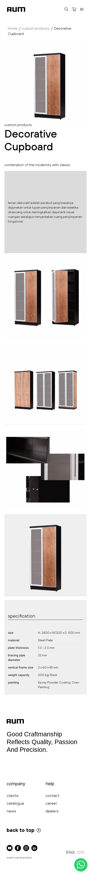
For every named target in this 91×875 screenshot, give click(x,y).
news (11, 811)
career (51, 803)
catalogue (15, 803)
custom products (35, 28)
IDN (80, 852)
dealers (52, 811)
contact (52, 795)
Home (12, 28)
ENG (70, 852)
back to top (20, 830)
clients (13, 795)
